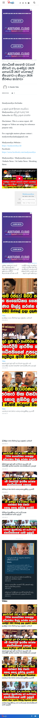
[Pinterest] (20, 430)
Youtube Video (14, 87)
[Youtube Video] (5, 87)
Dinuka (9, 562)
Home (3, 60)
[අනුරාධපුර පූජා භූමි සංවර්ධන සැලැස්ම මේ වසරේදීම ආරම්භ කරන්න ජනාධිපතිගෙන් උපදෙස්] (19, 479)
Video (4, 601)
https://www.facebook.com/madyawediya (19, 152)
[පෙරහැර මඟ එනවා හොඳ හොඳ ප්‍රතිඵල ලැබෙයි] (19, 502)
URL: (19, 199)
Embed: (19, 202)
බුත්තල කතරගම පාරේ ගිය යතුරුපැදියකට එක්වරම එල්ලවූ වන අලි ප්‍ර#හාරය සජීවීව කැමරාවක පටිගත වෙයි (10, 269)
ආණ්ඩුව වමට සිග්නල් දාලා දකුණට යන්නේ (17, 441)
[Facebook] (20, 3)
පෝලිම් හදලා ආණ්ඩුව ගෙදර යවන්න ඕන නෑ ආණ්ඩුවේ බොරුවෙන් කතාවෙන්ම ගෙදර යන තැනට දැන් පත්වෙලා (29, 269)
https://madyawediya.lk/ (12, 146)
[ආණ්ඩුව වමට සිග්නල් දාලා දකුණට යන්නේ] (19, 453)
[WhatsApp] (20, 434)
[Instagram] (23, 3)
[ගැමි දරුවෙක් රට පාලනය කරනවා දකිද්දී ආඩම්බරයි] (19, 549)
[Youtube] (28, 3)
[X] (25, 3)
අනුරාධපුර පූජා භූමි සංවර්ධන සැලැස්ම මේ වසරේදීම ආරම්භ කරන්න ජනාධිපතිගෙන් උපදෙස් (19, 465)
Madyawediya (28, 194)
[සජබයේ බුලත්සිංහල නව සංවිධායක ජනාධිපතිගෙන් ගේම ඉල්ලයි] (19, 527)
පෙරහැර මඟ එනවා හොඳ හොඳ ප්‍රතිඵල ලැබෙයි (18, 489)
